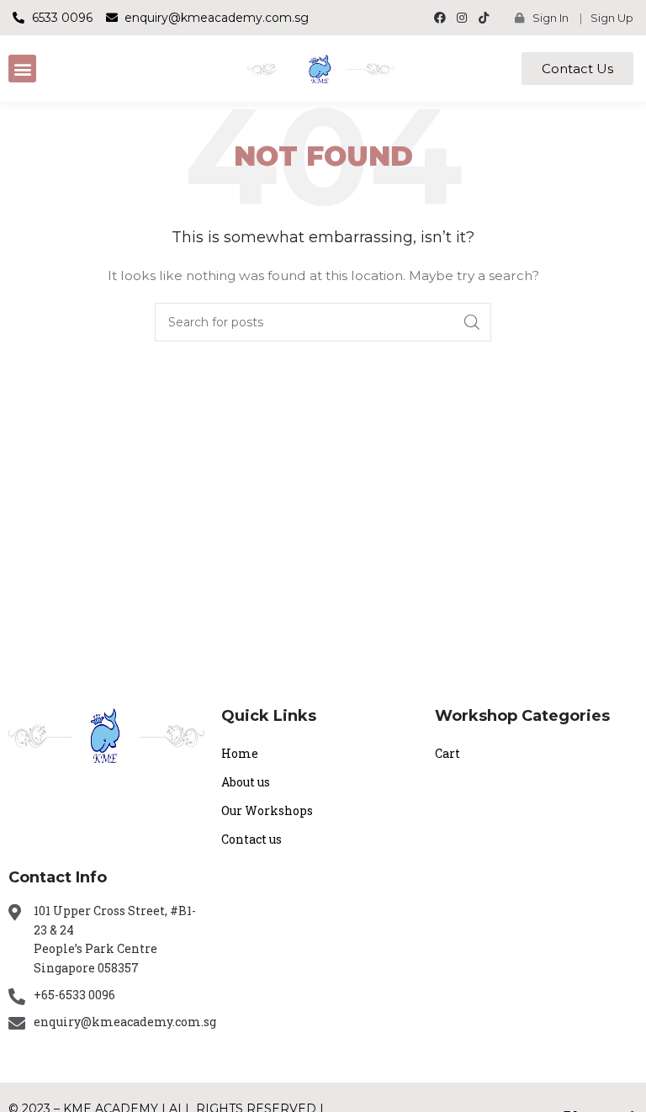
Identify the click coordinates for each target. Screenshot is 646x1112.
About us (245, 782)
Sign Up (611, 17)
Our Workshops (267, 810)
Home (239, 753)
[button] (22, 68)
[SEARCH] (472, 322)
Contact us (251, 839)
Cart (447, 753)
